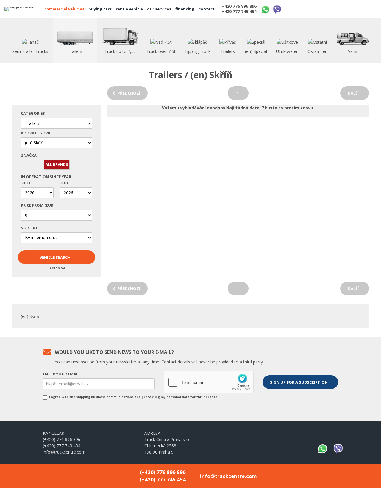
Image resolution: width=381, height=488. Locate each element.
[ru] (370, 8)
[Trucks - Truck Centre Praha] (22, 9)
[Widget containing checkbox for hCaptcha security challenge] (209, 382)
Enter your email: (62, 373)
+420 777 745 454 (239, 11)
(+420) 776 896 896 (61, 439)
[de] (355, 8)
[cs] (341, 8)
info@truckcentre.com (64, 452)
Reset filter (56, 268)
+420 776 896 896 (239, 6)
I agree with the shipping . (133, 397)
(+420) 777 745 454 (61, 445)
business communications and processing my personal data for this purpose (154, 397)
